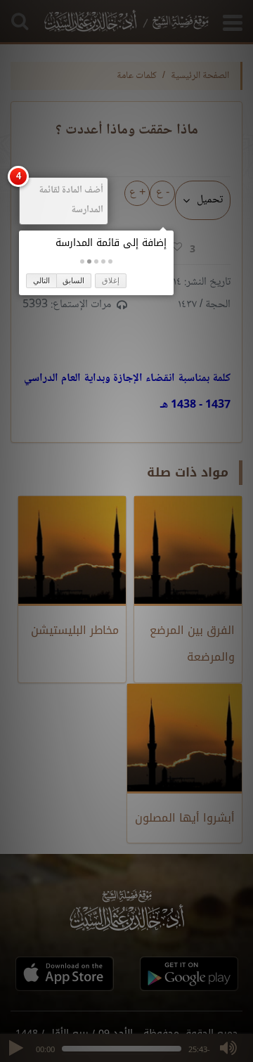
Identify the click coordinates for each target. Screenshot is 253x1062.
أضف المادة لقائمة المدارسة (71, 200)
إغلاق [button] (110, 280)
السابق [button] (73, 280)
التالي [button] (41, 280)
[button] (110, 261)
